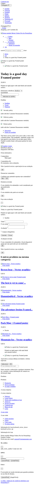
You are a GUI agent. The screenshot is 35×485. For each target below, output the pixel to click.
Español (7, 12)
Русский (7, 21)
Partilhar (7, 103)
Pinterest (7, 107)
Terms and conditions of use (13, 400)
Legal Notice (9, 398)
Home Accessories (14, 45)
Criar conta (8, 422)
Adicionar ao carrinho (8, 96)
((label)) (3, 458)
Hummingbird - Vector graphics (17, 296)
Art (6, 47)
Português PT (9, 19)
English (7, 9)
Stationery (12, 43)
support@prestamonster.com (23, 439)
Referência (4, 148)
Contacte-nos (5, 1)
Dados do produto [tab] (10, 132)
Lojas (6, 409)
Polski (6, 14)
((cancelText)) (5, 460)
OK (2, 170)
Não (3, 178)
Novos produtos (9, 385)
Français (7, 10)
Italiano (7, 16)
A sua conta (4, 412)
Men (10, 38)
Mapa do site (9, 407)
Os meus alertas (9, 424)
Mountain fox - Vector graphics (16, 339)
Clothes (8, 36)
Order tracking (9, 418)
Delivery (7, 396)
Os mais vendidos (10, 386)
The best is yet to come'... (13, 283)
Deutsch (7, 17)
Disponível (4, 149)
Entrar (6, 420)
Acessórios (9, 42)
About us (7, 402)
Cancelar (4, 235)
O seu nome (5, 224)
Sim (7, 178)
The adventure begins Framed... (17, 309)
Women (11, 40)
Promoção (8, 383)
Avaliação (4, 228)
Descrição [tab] (8, 130)
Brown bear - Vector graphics (15, 269)
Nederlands (8, 23)
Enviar (10, 235)
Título (3, 221)
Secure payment (9, 403)
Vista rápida (5, 265)
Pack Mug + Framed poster (14, 323)
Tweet (6, 105)
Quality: (7, 218)
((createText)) (15, 460)
